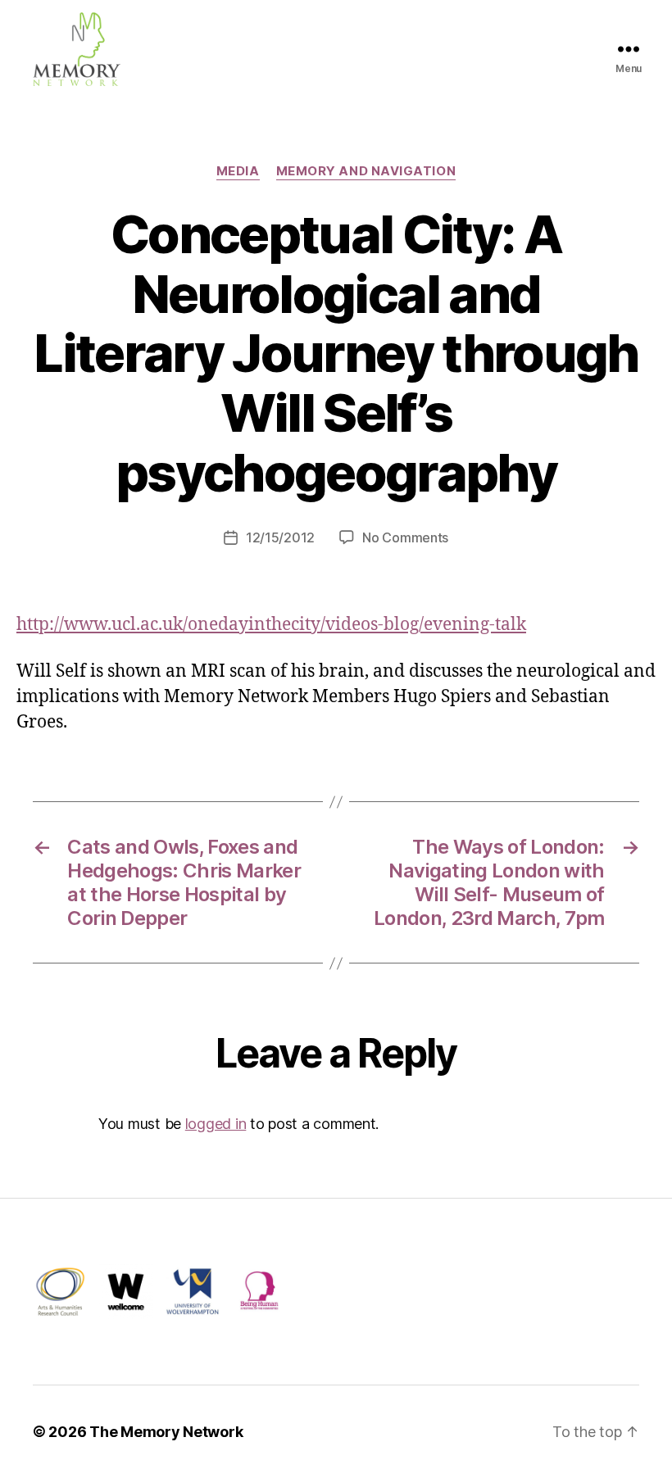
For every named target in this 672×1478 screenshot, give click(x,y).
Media (238, 171)
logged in (216, 1123)
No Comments (405, 537)
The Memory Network (166, 1431)
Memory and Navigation (366, 171)
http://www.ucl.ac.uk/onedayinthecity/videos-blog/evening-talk (271, 625)
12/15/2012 (280, 537)
